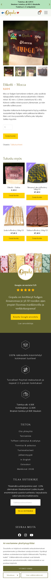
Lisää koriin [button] (14, 195)
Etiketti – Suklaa (14, 187)
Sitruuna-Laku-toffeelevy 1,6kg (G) (37, 188)
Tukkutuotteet (16, 144)
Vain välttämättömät (34, 575)
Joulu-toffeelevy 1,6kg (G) (14, 230)
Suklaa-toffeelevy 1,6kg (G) (37, 230)
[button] (46, 12)
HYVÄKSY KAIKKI (25, 568)
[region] (25, 559)
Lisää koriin (10, 136)
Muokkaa (10, 575)
